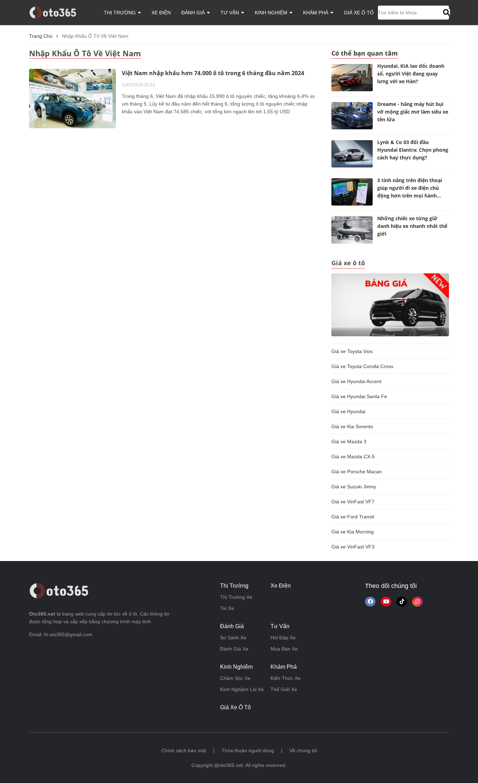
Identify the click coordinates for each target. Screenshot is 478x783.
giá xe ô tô (359, 12)
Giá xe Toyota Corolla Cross (362, 366)
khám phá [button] (316, 12)
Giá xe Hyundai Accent (356, 381)
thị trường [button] (120, 12)
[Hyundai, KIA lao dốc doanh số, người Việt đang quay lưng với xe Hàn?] (352, 77)
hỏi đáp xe (283, 637)
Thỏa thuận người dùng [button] (248, 750)
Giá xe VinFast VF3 (352, 546)
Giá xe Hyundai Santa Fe (359, 396)
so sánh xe (233, 637)
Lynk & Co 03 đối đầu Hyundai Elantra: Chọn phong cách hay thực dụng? (412, 150)
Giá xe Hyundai (348, 411)
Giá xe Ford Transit (352, 516)
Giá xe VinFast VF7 (352, 501)
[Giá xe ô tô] (390, 304)
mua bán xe (284, 649)
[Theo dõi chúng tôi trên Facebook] (370, 601)
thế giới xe (283, 689)
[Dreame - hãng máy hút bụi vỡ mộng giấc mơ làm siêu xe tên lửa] (352, 115)
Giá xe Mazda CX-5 (353, 456)
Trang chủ (40, 36)
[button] (445, 12)
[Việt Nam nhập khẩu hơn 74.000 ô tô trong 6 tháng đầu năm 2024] (72, 98)
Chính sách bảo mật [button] (183, 750)
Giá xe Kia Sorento (352, 426)
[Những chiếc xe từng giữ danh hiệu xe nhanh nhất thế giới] (352, 230)
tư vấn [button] (230, 12)
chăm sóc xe (235, 678)
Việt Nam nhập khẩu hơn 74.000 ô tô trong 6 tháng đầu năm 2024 (213, 73)
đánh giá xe (234, 649)
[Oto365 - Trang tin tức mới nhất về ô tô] (57, 12)
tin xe (227, 608)
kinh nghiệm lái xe (242, 689)
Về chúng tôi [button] (303, 750)
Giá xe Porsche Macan (356, 471)
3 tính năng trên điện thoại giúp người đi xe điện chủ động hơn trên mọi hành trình (409, 189)
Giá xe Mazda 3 (348, 441)
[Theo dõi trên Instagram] (417, 601)
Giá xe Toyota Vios (352, 351)
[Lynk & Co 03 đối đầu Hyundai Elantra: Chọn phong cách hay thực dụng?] (352, 153)
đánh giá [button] (193, 12)
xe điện (161, 12)
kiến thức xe (285, 678)
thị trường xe (236, 597)
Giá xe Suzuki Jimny (353, 486)
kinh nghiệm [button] (272, 12)
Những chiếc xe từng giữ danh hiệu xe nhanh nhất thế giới (412, 226)
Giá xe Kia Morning (352, 531)
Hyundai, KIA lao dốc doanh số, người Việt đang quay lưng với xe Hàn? (410, 74)
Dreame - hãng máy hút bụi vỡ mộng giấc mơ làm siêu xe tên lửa (412, 112)
